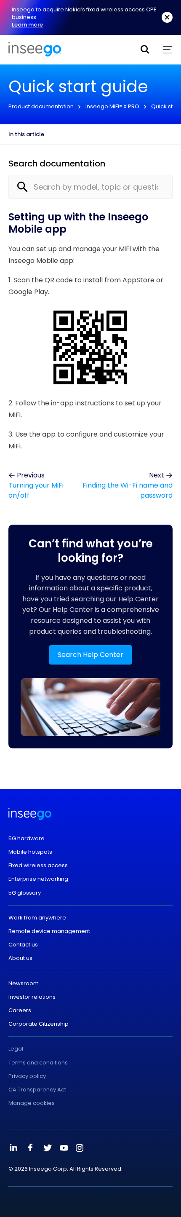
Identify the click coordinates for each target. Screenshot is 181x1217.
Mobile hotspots (30, 852)
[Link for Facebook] (30, 1148)
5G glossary (24, 893)
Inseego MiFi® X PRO (112, 106)
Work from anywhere (37, 918)
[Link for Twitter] (47, 1148)
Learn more (27, 25)
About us (20, 958)
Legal (15, 1049)
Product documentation (41, 106)
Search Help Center (90, 654)
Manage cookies (31, 1103)
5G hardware (26, 838)
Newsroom (23, 983)
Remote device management (49, 931)
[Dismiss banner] (167, 17)
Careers (19, 1010)
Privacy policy (27, 1076)
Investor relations (32, 997)
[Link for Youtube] (64, 1148)
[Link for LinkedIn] (13, 1148)
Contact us (23, 945)
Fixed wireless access (38, 865)
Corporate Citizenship (38, 1024)
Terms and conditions (38, 1063)
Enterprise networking (38, 879)
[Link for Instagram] (79, 1148)
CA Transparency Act (37, 1090)
